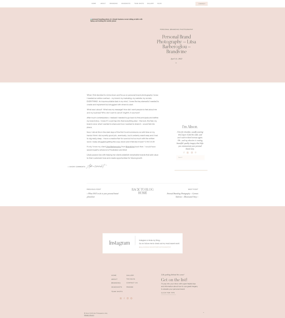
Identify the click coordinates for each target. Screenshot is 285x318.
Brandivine (130, 147)
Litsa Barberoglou (113, 147)
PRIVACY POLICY (89, 315)
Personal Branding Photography (176, 29)
